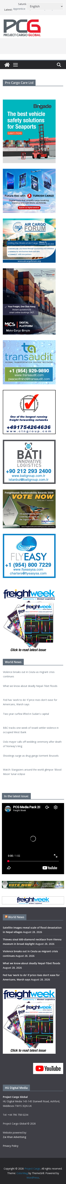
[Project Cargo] (7, 65)
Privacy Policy (10, 1145)
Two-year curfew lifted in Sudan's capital (26, 702)
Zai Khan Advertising (14, 1137)
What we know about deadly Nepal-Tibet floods (30, 674)
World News (16, 917)
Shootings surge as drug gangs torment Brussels (31, 744)
